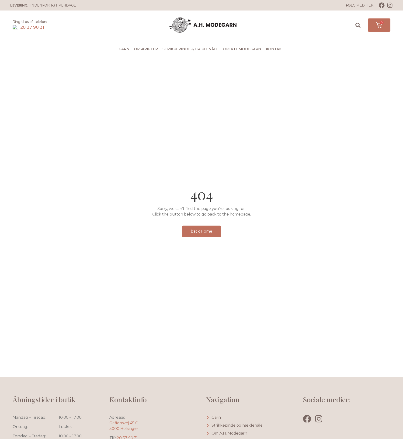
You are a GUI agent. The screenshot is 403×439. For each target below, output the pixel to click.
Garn (124, 49)
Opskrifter (146, 49)
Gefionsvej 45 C (123, 423)
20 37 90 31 (32, 27)
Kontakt (275, 49)
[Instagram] (390, 5)
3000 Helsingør (123, 428)
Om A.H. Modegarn (242, 49)
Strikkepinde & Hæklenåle (191, 49)
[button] (358, 25)
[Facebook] (382, 5)
